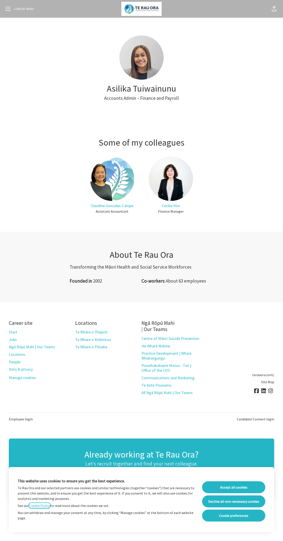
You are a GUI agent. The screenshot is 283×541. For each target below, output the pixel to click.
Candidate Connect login (255, 419)
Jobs (13, 339)
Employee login (21, 419)
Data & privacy (21, 369)
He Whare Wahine (156, 345)
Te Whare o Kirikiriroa (93, 339)
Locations (17, 354)
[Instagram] (270, 391)
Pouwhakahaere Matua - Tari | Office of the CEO (166, 368)
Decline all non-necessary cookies (233, 501)
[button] (274, 9)
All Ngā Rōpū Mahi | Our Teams (167, 392)
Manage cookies (22, 377)
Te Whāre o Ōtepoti (91, 332)
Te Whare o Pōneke (91, 346)
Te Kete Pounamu (156, 385)
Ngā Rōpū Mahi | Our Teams (32, 346)
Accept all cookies (233, 487)
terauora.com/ (263, 375)
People (14, 361)
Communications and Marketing (168, 377)
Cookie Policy (39, 505)
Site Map (267, 382)
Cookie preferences (233, 515)
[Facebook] (256, 391)
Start (13, 332)
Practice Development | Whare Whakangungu (166, 356)
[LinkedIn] (263, 391)
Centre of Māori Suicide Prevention (170, 338)
